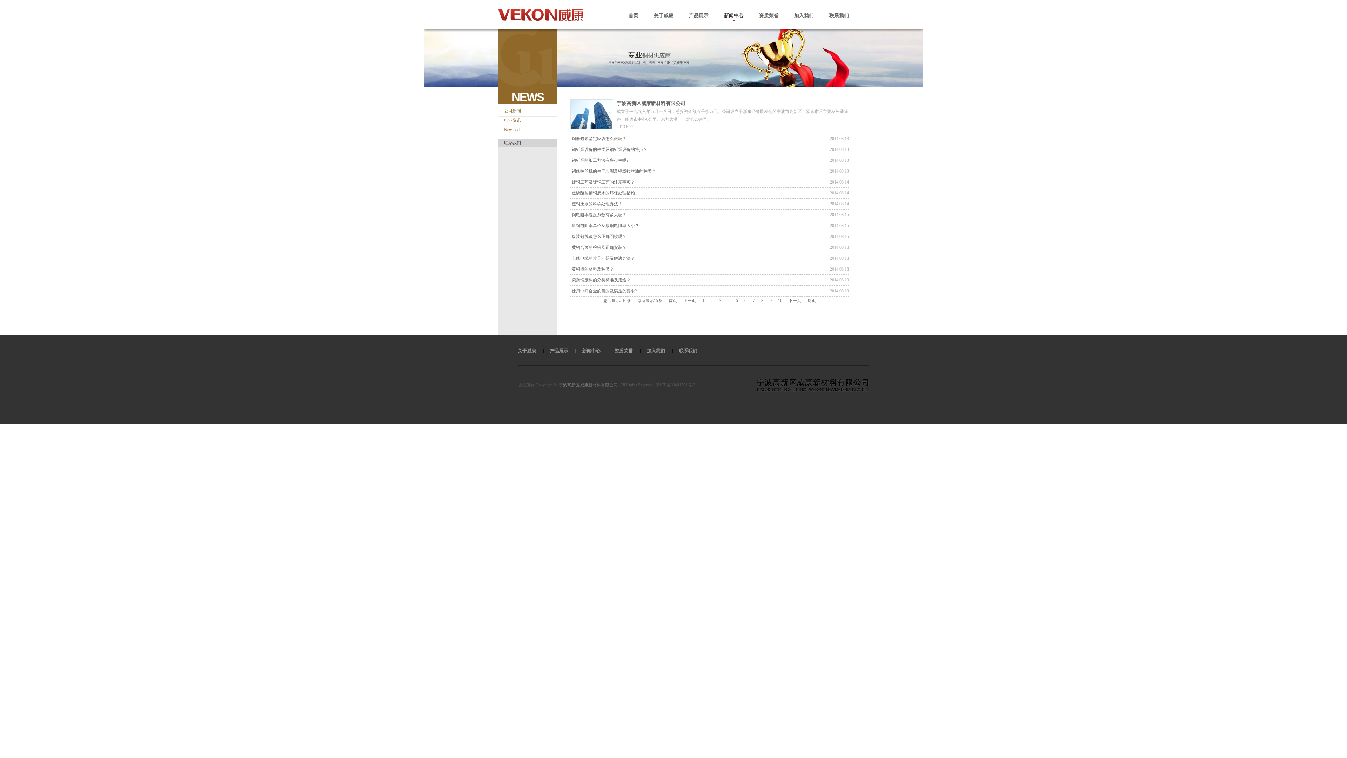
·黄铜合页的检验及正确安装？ (598, 247)
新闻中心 (734, 15)
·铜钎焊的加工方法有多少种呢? (599, 160)
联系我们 (839, 15)
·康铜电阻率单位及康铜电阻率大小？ (604, 225)
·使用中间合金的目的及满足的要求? (603, 290)
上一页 (689, 300)
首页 (633, 15)
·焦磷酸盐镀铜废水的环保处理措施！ (604, 193)
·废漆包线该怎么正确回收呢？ (598, 236)
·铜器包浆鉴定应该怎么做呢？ (598, 138)
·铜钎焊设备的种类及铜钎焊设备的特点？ (609, 149)
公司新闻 (512, 110)
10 (780, 300)
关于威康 (664, 15)
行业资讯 (512, 120)
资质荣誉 (769, 15)
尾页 (811, 300)
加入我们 (804, 15)
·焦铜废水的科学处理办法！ (596, 203)
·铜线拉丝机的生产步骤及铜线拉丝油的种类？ (613, 171)
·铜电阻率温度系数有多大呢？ (598, 214)
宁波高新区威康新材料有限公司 (651, 103)
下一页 (795, 300)
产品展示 (699, 15)
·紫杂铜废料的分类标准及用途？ (600, 280)
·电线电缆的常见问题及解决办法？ (602, 258)
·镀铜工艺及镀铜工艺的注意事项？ (602, 182)
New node (512, 129)
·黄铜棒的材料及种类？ (592, 269)
